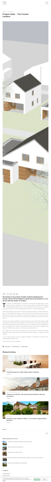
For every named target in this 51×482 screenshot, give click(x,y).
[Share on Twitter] (11, 294)
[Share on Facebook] (8, 294)
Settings (44, 479)
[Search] (46, 433)
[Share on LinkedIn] (17, 294)
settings (4, 480)
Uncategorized (5, 473)
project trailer (24, 346)
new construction (15, 346)
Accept (36, 479)
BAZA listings (7, 346)
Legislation (5, 475)
